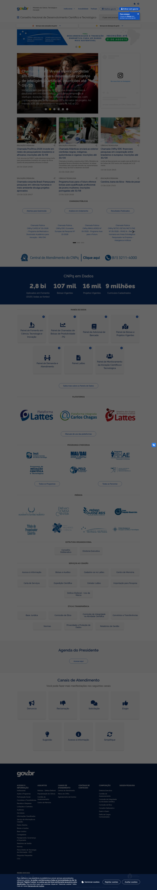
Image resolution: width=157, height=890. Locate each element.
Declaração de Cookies (36, 886)
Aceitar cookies (131, 882)
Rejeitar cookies (111, 882)
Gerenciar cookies (92, 882)
